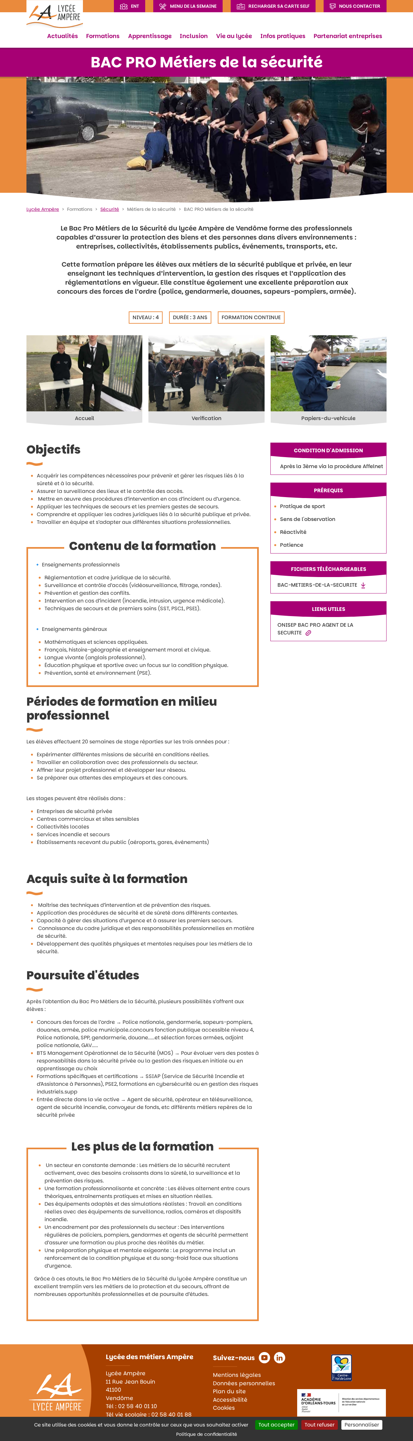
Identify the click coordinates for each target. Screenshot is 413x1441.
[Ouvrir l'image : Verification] (206, 373)
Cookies (224, 1408)
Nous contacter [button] (359, 6)
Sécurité (109, 209)
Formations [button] (103, 36)
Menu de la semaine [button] (193, 6)
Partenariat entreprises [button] (348, 36)
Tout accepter (276, 1424)
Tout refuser (320, 1424)
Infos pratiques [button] (283, 36)
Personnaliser (362, 1424)
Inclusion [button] (194, 36)
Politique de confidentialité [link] (206, 1434)
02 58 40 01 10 (137, 1406)
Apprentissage (150, 36)
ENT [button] (135, 6)
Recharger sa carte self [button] (278, 6)
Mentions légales (237, 1375)
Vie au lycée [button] (234, 36)
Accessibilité (230, 1400)
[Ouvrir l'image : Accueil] (84, 373)
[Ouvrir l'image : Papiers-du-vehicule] (329, 373)
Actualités (62, 36)
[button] (264, 1357)
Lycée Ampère (42, 209)
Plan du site (229, 1391)
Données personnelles (244, 1383)
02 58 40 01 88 (171, 1414)
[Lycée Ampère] (54, 14)
